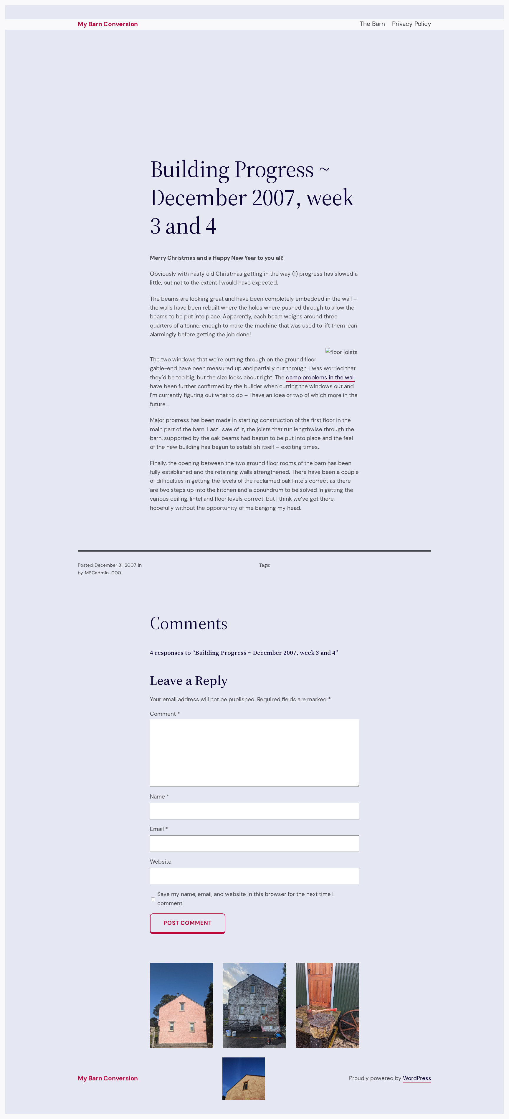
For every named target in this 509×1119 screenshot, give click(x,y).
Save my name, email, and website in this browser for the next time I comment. (245, 898)
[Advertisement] (254, 92)
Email (159, 829)
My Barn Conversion (108, 24)
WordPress (417, 1078)
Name (159, 796)
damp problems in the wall (320, 377)
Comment (165, 714)
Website (160, 861)
